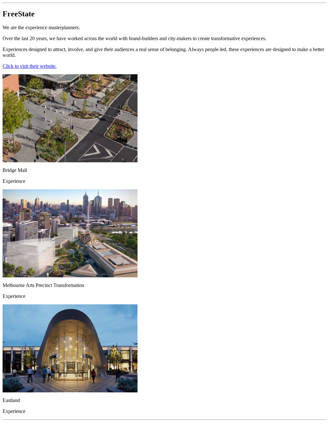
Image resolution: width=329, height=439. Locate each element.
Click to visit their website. (30, 66)
